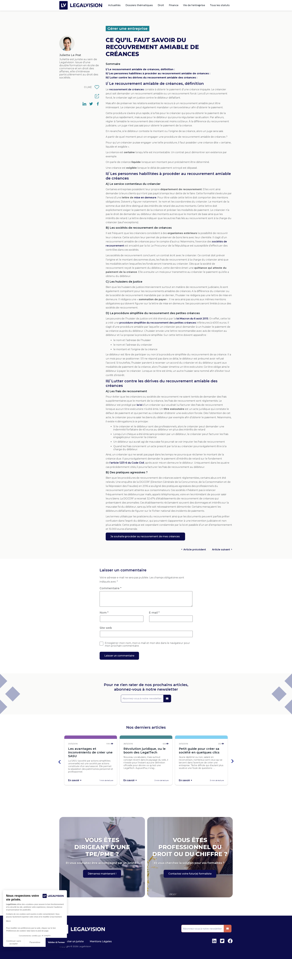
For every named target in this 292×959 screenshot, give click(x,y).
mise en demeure (145, 197)
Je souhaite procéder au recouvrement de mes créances (145, 536)
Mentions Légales (101, 941)
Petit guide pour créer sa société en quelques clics (199, 750)
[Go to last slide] (60, 761)
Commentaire (110, 588)
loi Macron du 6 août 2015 (192, 318)
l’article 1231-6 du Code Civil (126, 462)
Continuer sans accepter (13, 942)
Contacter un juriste (71, 941)
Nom (104, 612)
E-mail (154, 612)
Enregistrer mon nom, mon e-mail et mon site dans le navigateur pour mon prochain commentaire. (147, 644)
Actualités (114, 5)
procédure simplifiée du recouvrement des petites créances (157, 322)
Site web (106, 627)
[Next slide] (232, 761)
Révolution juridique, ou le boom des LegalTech (144, 750)
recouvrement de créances (126, 89)
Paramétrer (35, 942)
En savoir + (75, 780)
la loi (139, 404)
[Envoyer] (167, 698)
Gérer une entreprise (128, 28)
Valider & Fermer (56, 942)
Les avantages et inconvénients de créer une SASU (90, 752)
